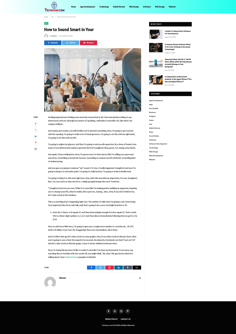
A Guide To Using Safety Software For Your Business (178, 32)
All (46, 23)
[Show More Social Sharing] (100, 42)
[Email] (35, 148)
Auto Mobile (153, 108)
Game (151, 120)
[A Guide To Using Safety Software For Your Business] (156, 34)
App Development (87, 7)
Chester (54, 36)
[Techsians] (54, 7)
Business (152, 112)
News (151, 132)
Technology (104, 7)
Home (73, 7)
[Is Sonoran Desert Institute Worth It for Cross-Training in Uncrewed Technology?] (156, 47)
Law (150, 124)
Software (147, 7)
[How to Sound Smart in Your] (92, 80)
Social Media (154, 136)
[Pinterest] (35, 142)
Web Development (156, 156)
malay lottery (71, 257)
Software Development (158, 144)
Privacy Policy (111, 319)
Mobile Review (119, 7)
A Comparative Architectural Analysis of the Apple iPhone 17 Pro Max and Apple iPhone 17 (178, 79)
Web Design (134, 7)
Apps (151, 104)
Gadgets (152, 116)
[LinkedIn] (35, 136)
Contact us (126, 319)
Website (172, 7)
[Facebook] (35, 123)
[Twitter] (35, 129)
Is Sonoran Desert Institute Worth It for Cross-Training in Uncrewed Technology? (178, 46)
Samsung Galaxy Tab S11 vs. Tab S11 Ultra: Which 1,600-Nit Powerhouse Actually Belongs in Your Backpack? (178, 63)
